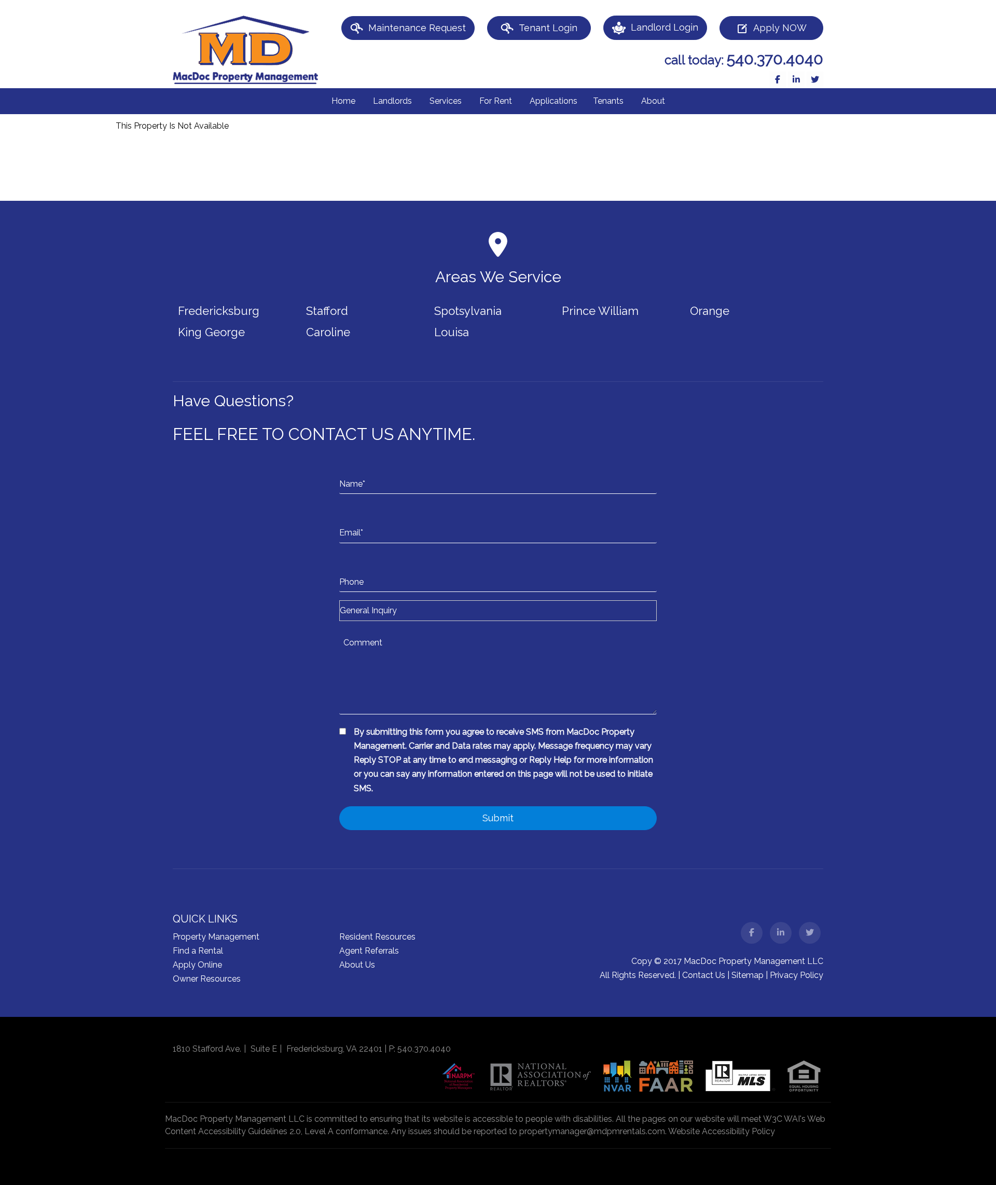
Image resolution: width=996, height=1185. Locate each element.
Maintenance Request (417, 27)
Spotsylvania (468, 311)
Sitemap (747, 975)
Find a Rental (198, 951)
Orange (709, 311)
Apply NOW (780, 27)
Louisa (451, 332)
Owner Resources (207, 979)
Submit (498, 817)
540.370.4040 (775, 59)
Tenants (608, 101)
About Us (357, 965)
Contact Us (703, 975)
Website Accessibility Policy (721, 1131)
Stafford (327, 311)
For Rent (495, 101)
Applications (553, 101)
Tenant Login (548, 27)
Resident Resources (377, 937)
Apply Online (197, 965)
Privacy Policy (796, 975)
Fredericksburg (218, 311)
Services (446, 101)
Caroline (328, 332)
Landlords (392, 101)
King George (211, 332)
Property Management (216, 937)
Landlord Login (664, 27)
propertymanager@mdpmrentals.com (592, 1131)
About (653, 101)
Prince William (600, 311)
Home (343, 101)
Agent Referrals (369, 951)
